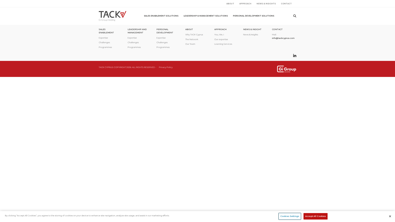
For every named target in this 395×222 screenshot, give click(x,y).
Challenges (104, 42)
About (230, 3)
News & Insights (250, 34)
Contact (286, 3)
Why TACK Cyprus (194, 34)
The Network (191, 39)
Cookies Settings (289, 216)
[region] (197, 216)
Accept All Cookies (315, 216)
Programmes (105, 47)
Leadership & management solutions (206, 16)
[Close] (390, 216)
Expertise (103, 38)
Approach (245, 3)
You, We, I (219, 34)
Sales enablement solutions (161, 16)
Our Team (190, 44)
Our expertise (221, 39)
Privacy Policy (166, 67)
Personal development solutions (253, 16)
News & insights (266, 3)
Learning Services (223, 44)
